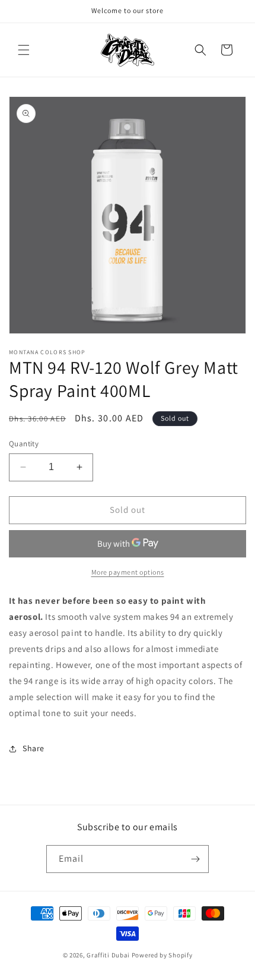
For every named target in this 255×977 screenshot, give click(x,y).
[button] (24, 50)
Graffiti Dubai (108, 955)
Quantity (24, 444)
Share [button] (33, 748)
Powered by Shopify (162, 955)
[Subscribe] (195, 859)
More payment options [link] (127, 572)
